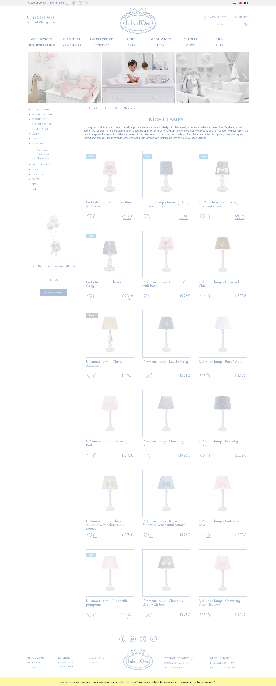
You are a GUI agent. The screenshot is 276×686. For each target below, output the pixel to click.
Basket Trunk (41, 124)
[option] (64, 77)
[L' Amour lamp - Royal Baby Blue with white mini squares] (166, 493)
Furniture (39, 119)
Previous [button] (32, 77)
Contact (95, 662)
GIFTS (35, 179)
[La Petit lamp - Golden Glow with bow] (110, 174)
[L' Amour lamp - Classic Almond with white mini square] (110, 493)
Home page (92, 107)
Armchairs (40, 128)
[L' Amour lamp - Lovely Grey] (166, 334)
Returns (64, 657)
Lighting (38, 143)
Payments (33, 662)
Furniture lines (43, 114)
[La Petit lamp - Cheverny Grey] (110, 254)
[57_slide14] (138, 77)
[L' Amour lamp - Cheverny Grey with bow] (166, 573)
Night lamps (43, 149)
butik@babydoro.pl (45, 22)
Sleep (35, 133)
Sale (35, 188)
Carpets (37, 174)
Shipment (33, 667)
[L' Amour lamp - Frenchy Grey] (223, 413)
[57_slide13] (212, 77)
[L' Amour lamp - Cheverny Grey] (166, 413)
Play (35, 169)
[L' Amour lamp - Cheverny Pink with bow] (223, 573)
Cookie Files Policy (126, 681)
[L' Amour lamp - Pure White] (223, 334)
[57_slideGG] (64, 77)
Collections (40, 109)
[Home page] (138, 20)
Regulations (36, 657)
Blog (61, 3)
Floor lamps (43, 154)
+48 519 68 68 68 (42, 17)
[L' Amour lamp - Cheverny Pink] (110, 413)
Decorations (41, 164)
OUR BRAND (96, 657)
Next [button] (244, 77)
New (34, 184)
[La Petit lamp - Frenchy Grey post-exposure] (166, 174)
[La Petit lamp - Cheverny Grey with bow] (223, 174)
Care (35, 138)
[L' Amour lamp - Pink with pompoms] (110, 573)
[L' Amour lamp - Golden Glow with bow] (166, 254)
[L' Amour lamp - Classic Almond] (110, 334)
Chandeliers (43, 158)
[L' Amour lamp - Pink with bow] (223, 493)
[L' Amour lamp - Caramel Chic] (223, 254)
